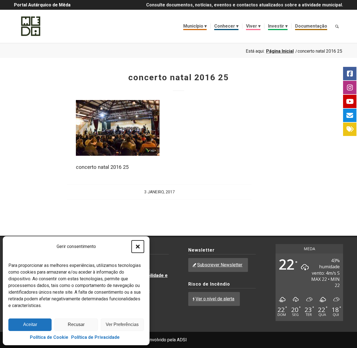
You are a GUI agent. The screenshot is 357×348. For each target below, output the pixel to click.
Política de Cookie (49, 337)
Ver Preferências (122, 324)
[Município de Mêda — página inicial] (30, 26)
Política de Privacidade (95, 337)
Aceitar (30, 324)
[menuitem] (195, 26)
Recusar (76, 324)
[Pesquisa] (337, 26)
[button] (138, 246)
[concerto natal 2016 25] (118, 154)
